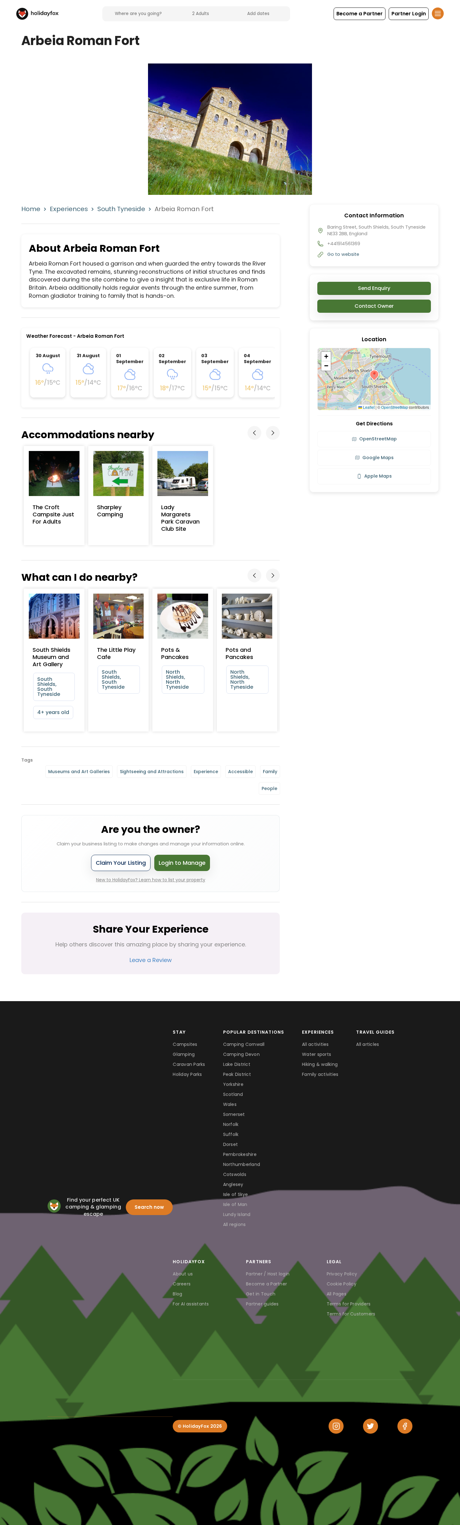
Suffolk (231, 1134)
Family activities (320, 1074)
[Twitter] (370, 1426)
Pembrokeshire (240, 1154)
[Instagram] (336, 1426)
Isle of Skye (235, 1194)
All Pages (336, 1294)
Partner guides (262, 1304)
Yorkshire (233, 1084)
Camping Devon (241, 1054)
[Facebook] (404, 1426)
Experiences (69, 209)
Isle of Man (235, 1204)
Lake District (236, 1064)
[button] (360, 14)
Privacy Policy (342, 1274)
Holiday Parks (187, 1074)
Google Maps (378, 457)
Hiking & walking (320, 1064)
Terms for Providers (349, 1304)
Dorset (230, 1144)
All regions (234, 1224)
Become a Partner (266, 1284)
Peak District (237, 1074)
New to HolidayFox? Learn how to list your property (150, 880)
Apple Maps (378, 476)
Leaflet (368, 407)
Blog (177, 1294)
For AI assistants (191, 1304)
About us (183, 1274)
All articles (367, 1044)
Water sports (316, 1054)
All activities (315, 1044)
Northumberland (241, 1164)
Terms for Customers (351, 1314)
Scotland (233, 1094)
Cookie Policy (341, 1284)
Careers (182, 1284)
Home (30, 209)
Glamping (184, 1054)
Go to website (343, 254)
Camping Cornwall (244, 1044)
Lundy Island (237, 1214)
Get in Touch (260, 1294)
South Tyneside (121, 209)
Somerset (234, 1114)
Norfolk (231, 1124)
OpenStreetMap (394, 407)
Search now (149, 1207)
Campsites (185, 1044)
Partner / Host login (267, 1274)
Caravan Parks (189, 1064)
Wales (230, 1104)
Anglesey (233, 1184)
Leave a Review (151, 960)
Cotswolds (234, 1174)
